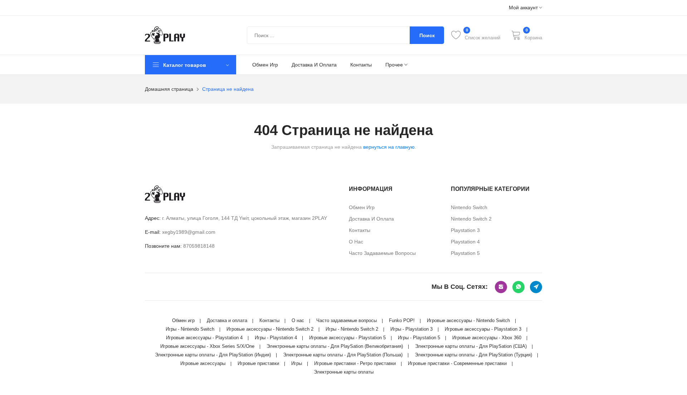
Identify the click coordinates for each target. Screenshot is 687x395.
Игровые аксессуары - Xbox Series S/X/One (207, 346)
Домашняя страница (169, 89)
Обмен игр (265, 65)
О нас (356, 242)
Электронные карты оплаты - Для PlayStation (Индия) (213, 354)
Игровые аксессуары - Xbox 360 (486, 337)
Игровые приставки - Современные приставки (457, 363)
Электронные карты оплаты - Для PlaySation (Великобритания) (335, 346)
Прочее (394, 65)
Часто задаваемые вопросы (382, 253)
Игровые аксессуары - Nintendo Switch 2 (269, 329)
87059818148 (199, 246)
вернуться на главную (389, 147)
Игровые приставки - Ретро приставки (355, 363)
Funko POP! (402, 320)
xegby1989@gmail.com (188, 232)
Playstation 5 (465, 253)
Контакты (361, 65)
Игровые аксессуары (202, 363)
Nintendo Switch (469, 207)
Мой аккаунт (524, 7)
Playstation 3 (465, 230)
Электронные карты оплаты (344, 372)
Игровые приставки (258, 363)
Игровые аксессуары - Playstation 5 (347, 337)
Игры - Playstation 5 (419, 337)
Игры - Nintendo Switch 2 (352, 329)
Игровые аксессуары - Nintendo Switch (468, 320)
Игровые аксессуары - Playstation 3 (483, 329)
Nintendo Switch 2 (471, 219)
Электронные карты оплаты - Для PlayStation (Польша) (343, 354)
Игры (296, 363)
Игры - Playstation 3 (411, 329)
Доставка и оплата (314, 65)
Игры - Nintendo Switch (190, 329)
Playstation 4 (465, 242)
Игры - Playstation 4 (276, 337)
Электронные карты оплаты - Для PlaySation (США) (471, 346)
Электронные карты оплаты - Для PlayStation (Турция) (473, 354)
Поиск (427, 35)
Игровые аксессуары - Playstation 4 (204, 337)
